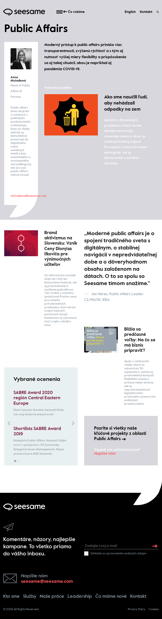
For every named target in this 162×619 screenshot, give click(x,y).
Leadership (80, 596)
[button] (9, 423)
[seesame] (24, 506)
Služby (29, 596)
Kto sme (11, 596)
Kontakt (146, 12)
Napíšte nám (105, 454)
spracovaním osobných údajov (126, 553)
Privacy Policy (136, 609)
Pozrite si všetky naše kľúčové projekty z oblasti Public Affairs (120, 433)
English (130, 12)
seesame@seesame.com (47, 581)
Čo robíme (76, 12)
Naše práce (52, 596)
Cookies (154, 609)
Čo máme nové (111, 596)
